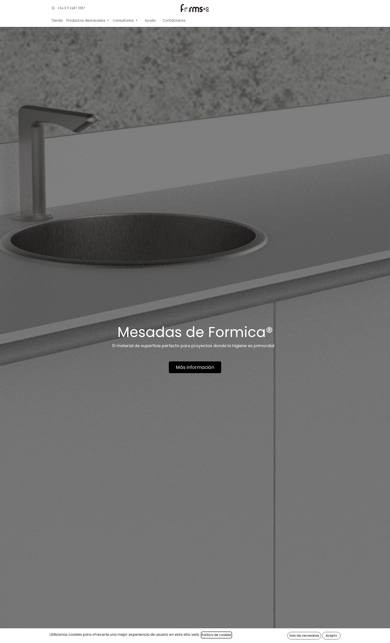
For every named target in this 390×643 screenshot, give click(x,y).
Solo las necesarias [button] (304, 635)
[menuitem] (57, 20)
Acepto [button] (331, 635)
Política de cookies (216, 635)
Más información (195, 367)
